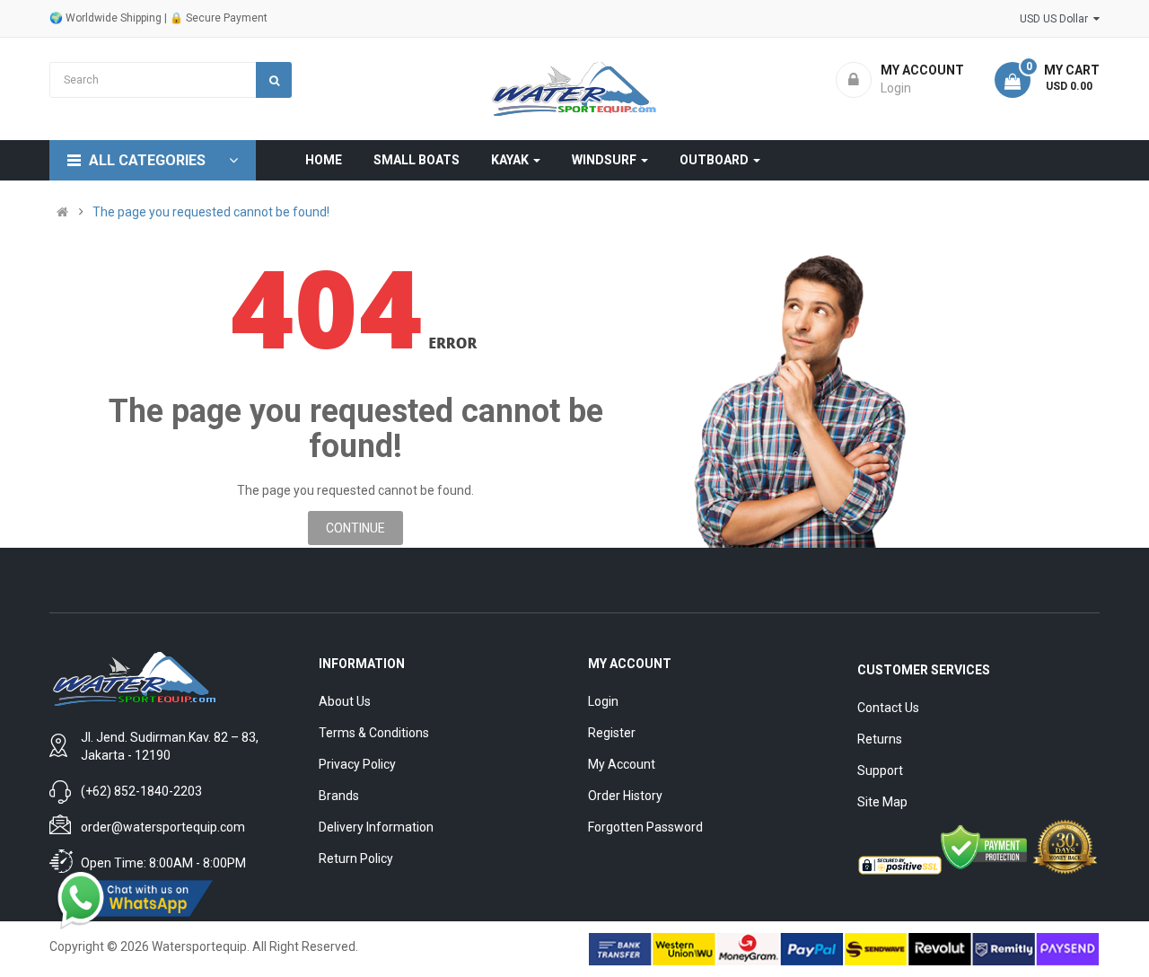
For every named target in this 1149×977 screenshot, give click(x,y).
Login (603, 701)
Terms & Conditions (374, 733)
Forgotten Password (645, 827)
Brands (339, 795)
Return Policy (356, 858)
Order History (625, 795)
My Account (621, 764)
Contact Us (888, 707)
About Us (345, 701)
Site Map (882, 802)
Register (612, 733)
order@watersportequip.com (163, 827)
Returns (879, 739)
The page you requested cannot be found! (210, 212)
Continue (355, 528)
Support (880, 770)
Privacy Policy (357, 764)
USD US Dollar (1056, 19)
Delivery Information (376, 827)
